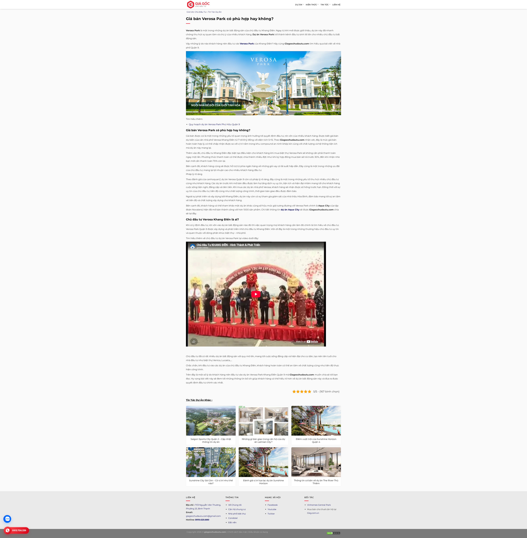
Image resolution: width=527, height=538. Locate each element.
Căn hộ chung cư (237, 509)
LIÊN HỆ (336, 4)
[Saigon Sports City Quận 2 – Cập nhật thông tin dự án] (211, 421)
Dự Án (298, 4)
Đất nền (232, 522)
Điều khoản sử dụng (258, 532)
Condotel (233, 518)
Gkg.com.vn (313, 513)
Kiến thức (311, 4)
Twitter (271, 513)
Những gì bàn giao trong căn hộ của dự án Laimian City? (263, 440)
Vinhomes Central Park (319, 505)
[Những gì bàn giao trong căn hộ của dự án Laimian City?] (263, 421)
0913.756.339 (19, 530)
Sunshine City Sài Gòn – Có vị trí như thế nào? (211, 482)
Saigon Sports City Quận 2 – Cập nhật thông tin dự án (211, 440)
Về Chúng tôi (235, 505)
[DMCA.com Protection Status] (333, 533)
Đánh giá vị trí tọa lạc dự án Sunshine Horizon (263, 482)
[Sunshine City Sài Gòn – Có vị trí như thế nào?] (211, 462)
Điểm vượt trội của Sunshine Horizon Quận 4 (316, 440)
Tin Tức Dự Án (215, 12)
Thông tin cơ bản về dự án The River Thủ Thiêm (316, 482)
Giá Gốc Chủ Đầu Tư (196, 12)
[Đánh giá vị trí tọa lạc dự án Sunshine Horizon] (263, 462)
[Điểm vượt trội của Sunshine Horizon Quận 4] (316, 421)
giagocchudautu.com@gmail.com (203, 516)
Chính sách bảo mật (237, 532)
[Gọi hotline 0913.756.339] (7, 530)
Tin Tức (325, 4)
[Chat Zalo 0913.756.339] (7, 519)
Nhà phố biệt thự (237, 513)
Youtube (272, 509)
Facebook (273, 505)
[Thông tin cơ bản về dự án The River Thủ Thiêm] (316, 462)
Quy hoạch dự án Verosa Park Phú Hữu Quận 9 (214, 124)
